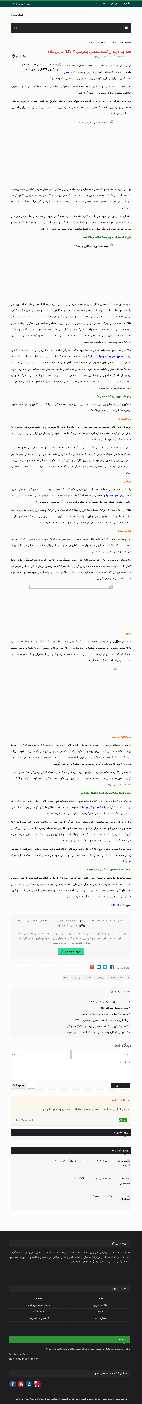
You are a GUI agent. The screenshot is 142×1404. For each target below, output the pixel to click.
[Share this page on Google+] (91, 968)
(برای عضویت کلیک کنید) (81, 1262)
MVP (65, 978)
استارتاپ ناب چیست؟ (103, 1196)
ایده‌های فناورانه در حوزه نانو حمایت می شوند (105, 1014)
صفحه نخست (124, 43)
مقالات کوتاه (97, 43)
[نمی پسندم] (24, 56)
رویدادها (39, 1299)
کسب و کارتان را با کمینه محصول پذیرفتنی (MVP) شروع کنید (97, 1026)
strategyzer (118, 905)
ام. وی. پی (99, 978)
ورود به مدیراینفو (119, 4)
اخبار (100, 1299)
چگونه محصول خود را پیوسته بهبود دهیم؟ (107, 1002)
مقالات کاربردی (100, 1305)
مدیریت (110, 43)
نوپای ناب (75, 978)
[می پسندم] (13, 56)
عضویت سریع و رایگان (71, 951)
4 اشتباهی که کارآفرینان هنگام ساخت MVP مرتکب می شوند (98, 1032)
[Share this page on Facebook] (112, 968)
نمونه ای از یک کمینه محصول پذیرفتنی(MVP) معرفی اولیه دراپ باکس (79, 1161)
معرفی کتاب (100, 1318)
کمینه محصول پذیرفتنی (118, 978)
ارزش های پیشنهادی (113, 496)
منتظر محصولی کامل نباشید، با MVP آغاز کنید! (91, 1179)
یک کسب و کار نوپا (95, 807)
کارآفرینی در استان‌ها (39, 1318)
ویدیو (100, 1312)
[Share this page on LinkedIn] (98, 968)
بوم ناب (87, 978)
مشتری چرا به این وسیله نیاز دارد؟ (105, 356)
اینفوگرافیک (39, 1312)
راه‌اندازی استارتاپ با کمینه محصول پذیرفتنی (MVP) (102, 1020)
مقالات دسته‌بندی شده (39, 1305)
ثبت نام (99, 4)
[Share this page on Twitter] (105, 968)
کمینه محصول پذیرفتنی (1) (115, 1008)
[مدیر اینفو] (71, 15)
